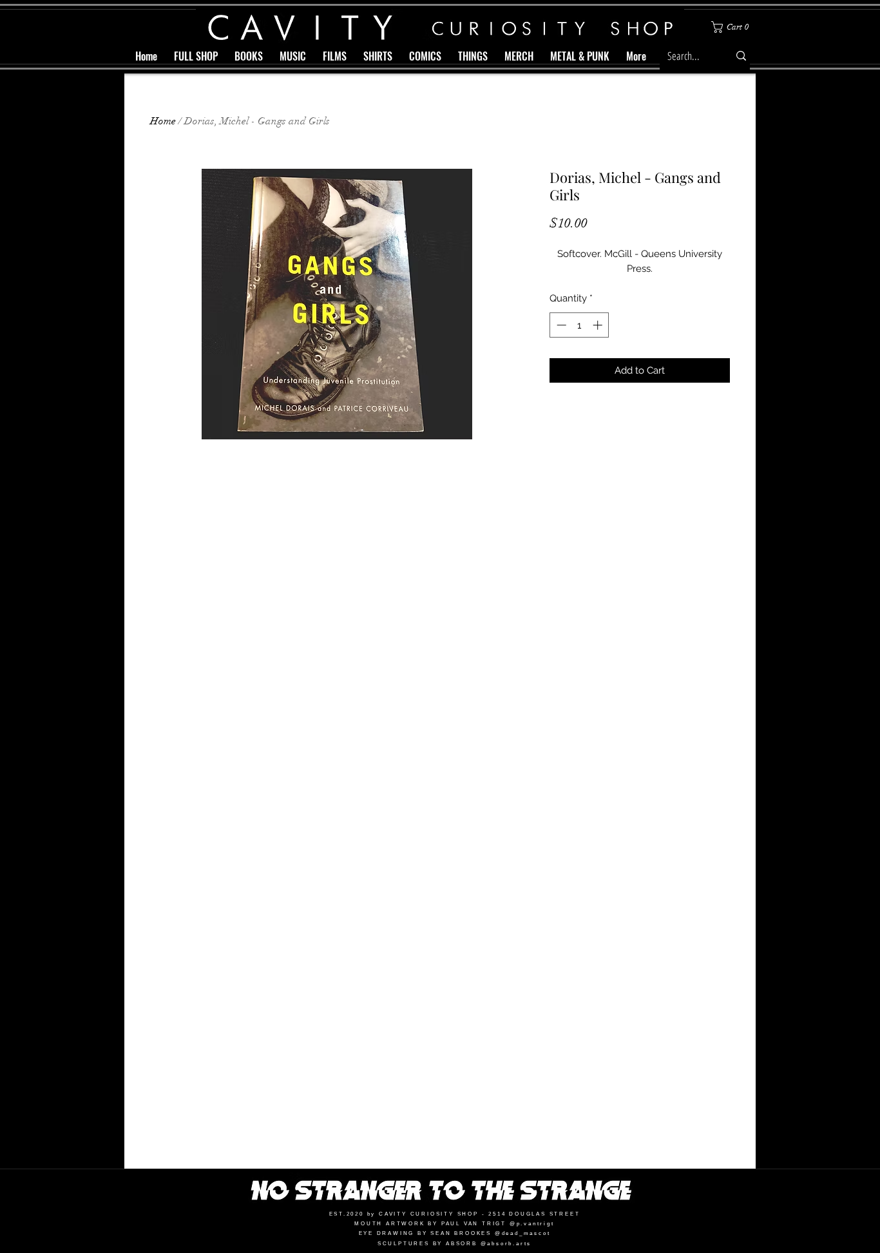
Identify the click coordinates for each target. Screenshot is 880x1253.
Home (163, 121)
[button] (732, 27)
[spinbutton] (579, 325)
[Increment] (598, 325)
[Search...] (741, 56)
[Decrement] (560, 325)
